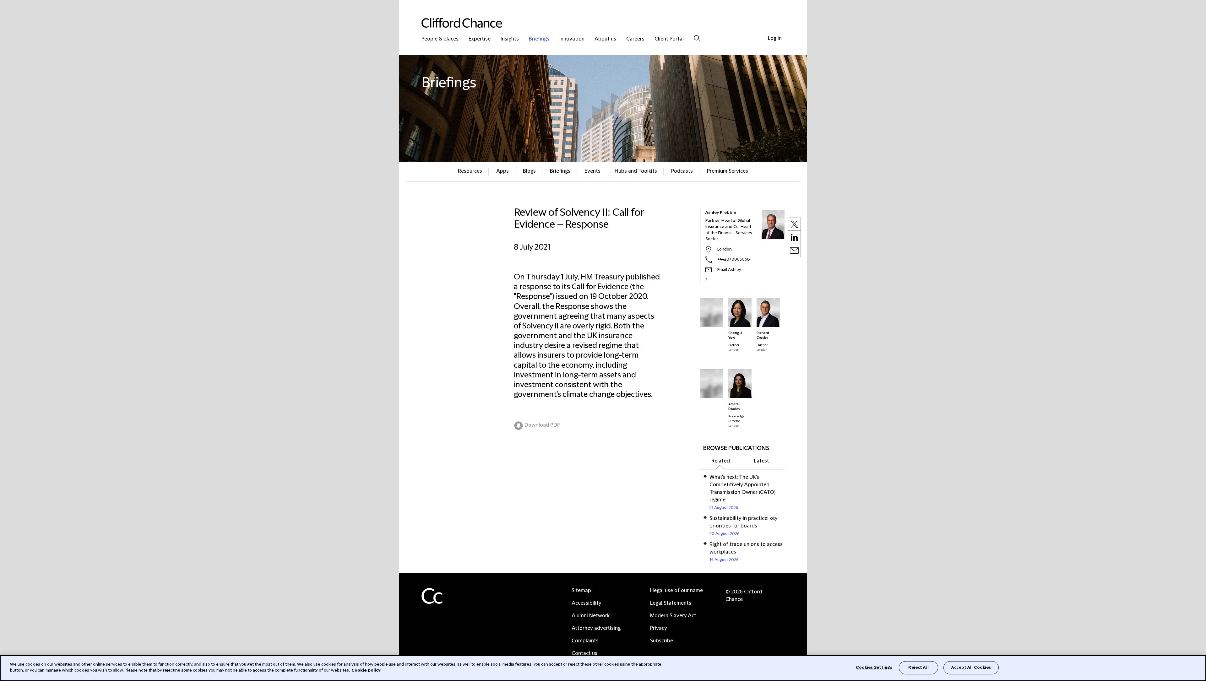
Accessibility (586, 603)
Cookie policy (366, 670)
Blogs (529, 171)
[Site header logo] (590, 23)
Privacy (658, 628)
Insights (510, 39)
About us (605, 39)
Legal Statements (670, 603)
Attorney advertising (596, 628)
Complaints (585, 641)
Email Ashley (729, 269)
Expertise (480, 39)
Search (697, 38)
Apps (502, 171)
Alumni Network (591, 616)
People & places (440, 39)
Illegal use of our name (676, 590)
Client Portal (669, 39)
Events (592, 171)
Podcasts (682, 171)
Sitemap (581, 590)
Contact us (584, 653)
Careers (635, 39)
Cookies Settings (874, 667)
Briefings (539, 39)
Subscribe (661, 641)
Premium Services (727, 171)
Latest (761, 461)
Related (720, 461)
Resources (470, 171)
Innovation (571, 39)
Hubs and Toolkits (636, 171)
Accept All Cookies (971, 667)
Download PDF (542, 425)
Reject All (918, 667)
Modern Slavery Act (673, 616)
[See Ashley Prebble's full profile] (713, 279)
